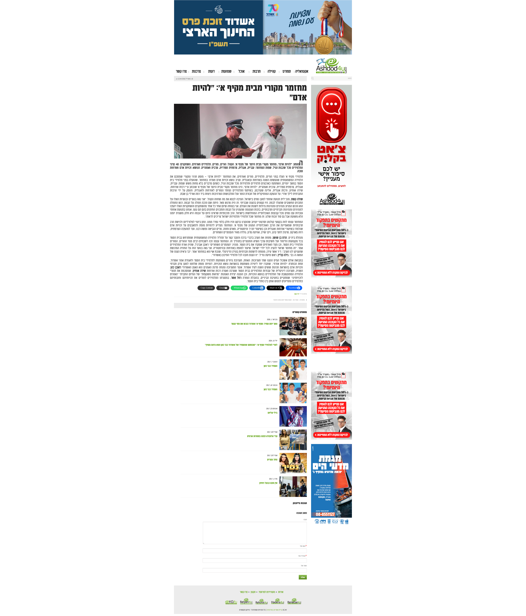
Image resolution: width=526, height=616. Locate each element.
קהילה (272, 71)
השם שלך (302, 546)
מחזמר (303, 300)
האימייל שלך (301, 556)
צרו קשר (181, 71)
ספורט (287, 71)
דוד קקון (296, 294)
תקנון (253, 592)
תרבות (257, 71)
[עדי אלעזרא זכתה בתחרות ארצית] (292, 440)
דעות (211, 71)
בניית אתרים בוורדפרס (274, 610)
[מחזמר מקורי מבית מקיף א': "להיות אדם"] (240, 156)
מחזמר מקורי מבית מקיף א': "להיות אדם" (249, 92)
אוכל (241, 71)
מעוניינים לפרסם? (267, 592)
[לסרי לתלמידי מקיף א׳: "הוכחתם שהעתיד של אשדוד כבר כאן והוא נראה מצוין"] (292, 347)
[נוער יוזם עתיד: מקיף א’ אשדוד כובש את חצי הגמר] (292, 326)
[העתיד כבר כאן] (292, 369)
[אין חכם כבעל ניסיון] (292, 486)
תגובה (305, 520)
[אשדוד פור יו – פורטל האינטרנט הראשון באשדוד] (334, 65)
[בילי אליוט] (292, 416)
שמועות (226, 71)
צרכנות (196, 71)
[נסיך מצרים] (292, 463)
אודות (280, 592)
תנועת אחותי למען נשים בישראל (282, 300)
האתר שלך (304, 566)
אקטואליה (301, 71)
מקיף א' (296, 300)
